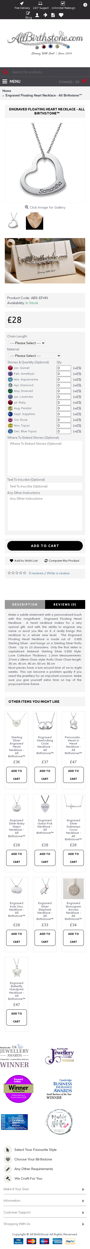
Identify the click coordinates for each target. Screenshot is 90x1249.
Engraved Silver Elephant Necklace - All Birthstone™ (45, 911)
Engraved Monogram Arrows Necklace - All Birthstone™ (73, 911)
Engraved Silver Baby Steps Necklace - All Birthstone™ (16, 828)
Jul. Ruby (20, 402)
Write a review (58, 573)
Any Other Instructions (23, 493)
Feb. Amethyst (24, 373)
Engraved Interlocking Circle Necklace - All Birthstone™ (45, 745)
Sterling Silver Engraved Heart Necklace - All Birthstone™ (16, 746)
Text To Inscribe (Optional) (26, 479)
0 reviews (36, 573)
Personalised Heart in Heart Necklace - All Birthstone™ (74, 745)
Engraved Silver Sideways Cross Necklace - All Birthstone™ (73, 829)
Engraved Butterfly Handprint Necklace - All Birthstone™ (16, 991)
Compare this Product (64, 560)
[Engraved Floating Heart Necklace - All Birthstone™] (45, 163)
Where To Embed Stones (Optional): (33, 437)
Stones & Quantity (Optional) (28, 362)
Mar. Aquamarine (26, 379)
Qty (59, 362)
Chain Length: (17, 336)
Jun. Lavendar (23, 396)
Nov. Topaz (22, 425)
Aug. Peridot (22, 408)
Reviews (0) (65, 604)
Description (25, 604)
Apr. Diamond (23, 385)
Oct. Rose (21, 419)
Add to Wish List (26, 560)
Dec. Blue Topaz (25, 431)
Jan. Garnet (22, 368)
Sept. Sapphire (24, 414)
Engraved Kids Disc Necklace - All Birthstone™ (16, 909)
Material (13, 349)
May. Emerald (23, 391)
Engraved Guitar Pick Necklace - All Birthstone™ (45, 826)
